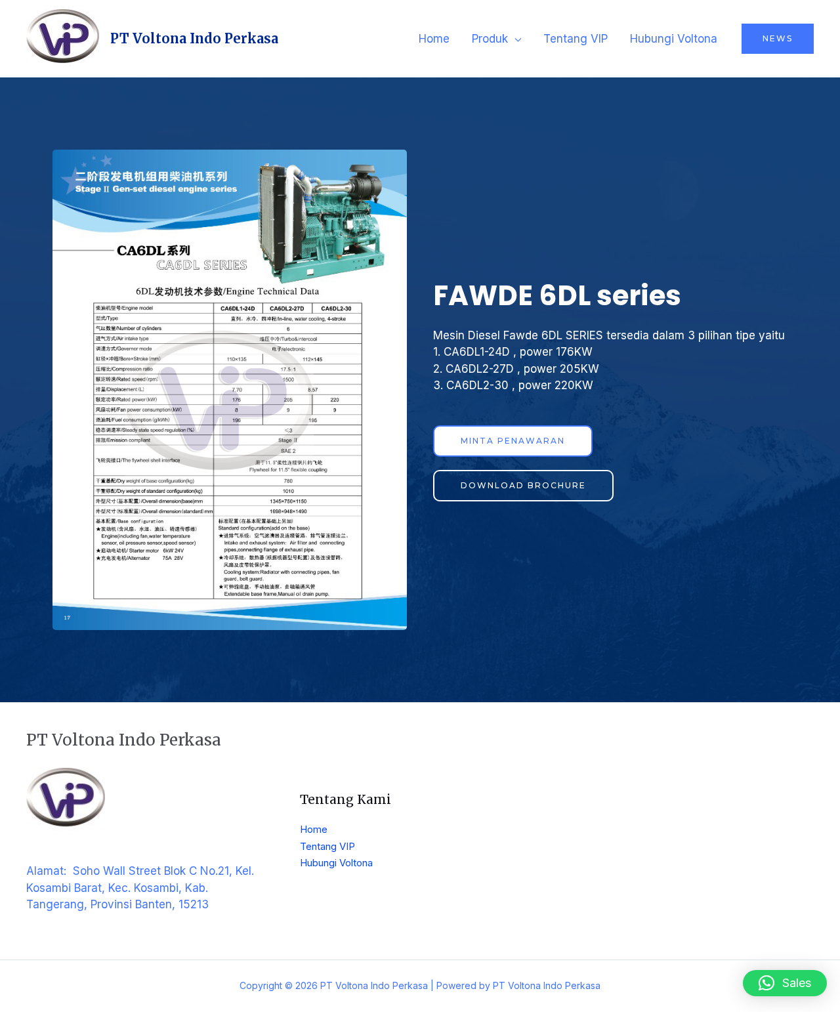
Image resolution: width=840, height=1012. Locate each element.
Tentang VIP (575, 38)
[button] (785, 983)
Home (434, 38)
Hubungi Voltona (673, 38)
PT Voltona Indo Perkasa (194, 38)
